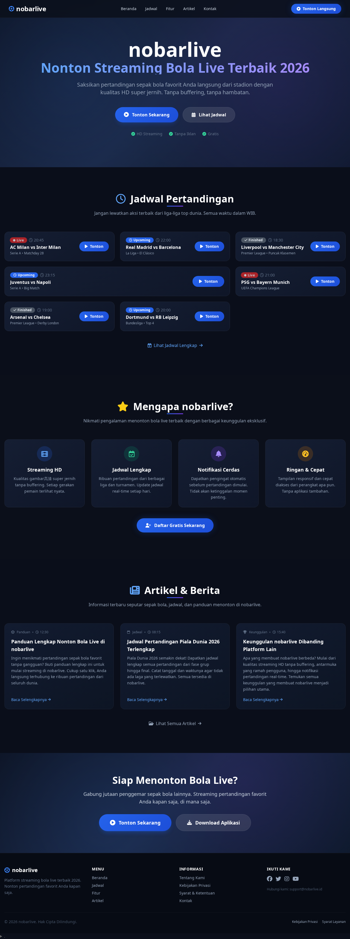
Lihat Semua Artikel (176, 723)
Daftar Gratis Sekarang (179, 525)
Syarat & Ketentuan (197, 893)
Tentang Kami (192, 877)
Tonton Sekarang (151, 115)
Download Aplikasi (217, 822)
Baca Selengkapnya (29, 699)
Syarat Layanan (334, 922)
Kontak (210, 8)
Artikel (189, 8)
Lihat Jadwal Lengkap (175, 345)
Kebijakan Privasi (195, 885)
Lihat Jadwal (212, 115)
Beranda (128, 8)
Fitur (170, 8)
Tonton (96, 246)
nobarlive (25, 870)
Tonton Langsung (319, 8)
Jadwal (151, 8)
